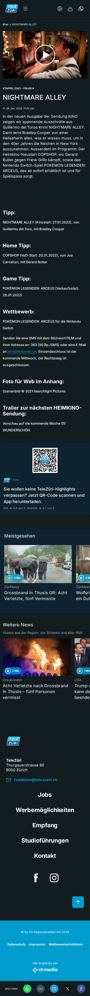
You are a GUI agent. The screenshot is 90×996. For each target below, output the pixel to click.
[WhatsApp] (27, 989)
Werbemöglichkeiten (45, 809)
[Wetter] (70, 8)
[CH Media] (45, 969)
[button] (40, 989)
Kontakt (45, 855)
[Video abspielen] (45, 55)
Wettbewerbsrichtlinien (66, 944)
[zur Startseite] (11, 8)
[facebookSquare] (36, 878)
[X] (67, 989)
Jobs (45, 794)
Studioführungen (45, 840)
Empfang (45, 825)
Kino (5, 24)
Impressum (37, 944)
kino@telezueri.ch (22, 351)
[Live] (59, 8)
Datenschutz (17, 944)
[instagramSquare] (54, 878)
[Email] (54, 989)
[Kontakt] (80, 8)
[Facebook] (81, 989)
